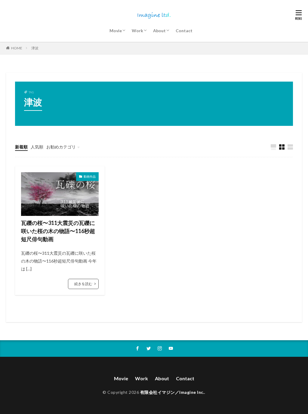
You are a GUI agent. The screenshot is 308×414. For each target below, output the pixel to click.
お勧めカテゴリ (61, 146)
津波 (34, 48)
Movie (115, 30)
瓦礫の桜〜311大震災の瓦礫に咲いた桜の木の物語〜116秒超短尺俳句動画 (58, 230)
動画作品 (90, 176)
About (159, 30)
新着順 (21, 146)
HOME (16, 48)
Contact (184, 30)
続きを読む (83, 284)
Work (137, 30)
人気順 (37, 146)
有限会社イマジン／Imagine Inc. (172, 392)
